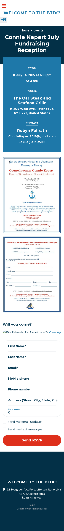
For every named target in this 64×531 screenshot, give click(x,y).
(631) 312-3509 (34, 142)
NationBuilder (39, 508)
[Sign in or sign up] (3, 20)
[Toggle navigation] (4, 6)
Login (32, 504)
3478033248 (34, 498)
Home (25, 30)
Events (38, 30)
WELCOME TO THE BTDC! (32, 12)
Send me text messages (25, 429)
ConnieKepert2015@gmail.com (32, 136)
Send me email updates (25, 421)
